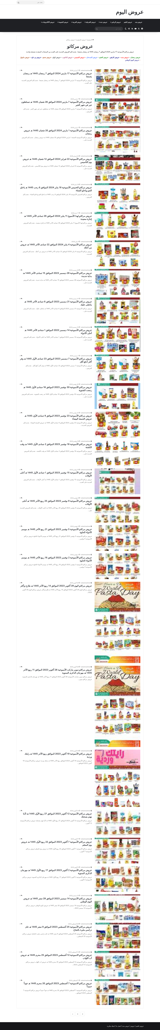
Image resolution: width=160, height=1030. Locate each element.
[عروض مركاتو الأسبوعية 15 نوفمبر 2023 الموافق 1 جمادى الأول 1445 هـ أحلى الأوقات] (117, 481)
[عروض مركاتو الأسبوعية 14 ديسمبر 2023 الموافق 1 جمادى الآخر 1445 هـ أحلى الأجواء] (117, 339)
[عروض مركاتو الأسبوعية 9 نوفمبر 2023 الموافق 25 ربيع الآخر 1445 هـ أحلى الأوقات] (117, 510)
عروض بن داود (36, 57)
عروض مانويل (24, 57)
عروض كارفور (114, 57)
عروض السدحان (91, 57)
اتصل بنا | (118, 1026)
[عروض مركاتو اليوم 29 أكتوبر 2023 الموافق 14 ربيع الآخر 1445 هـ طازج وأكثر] (117, 622)
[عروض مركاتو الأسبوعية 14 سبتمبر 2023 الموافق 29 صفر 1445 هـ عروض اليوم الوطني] (117, 907)
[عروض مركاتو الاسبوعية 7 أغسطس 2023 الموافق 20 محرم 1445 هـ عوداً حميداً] (117, 992)
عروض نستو (47, 57)
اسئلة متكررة (111, 1026)
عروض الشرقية (91, 22)
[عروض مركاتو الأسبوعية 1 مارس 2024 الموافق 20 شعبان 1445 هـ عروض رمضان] (117, 139)
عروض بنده (138, 22)
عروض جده (103, 22)
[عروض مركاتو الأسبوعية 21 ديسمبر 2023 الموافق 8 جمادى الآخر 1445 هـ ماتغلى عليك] (117, 310)
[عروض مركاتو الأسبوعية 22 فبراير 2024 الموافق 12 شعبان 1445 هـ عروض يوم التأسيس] (117, 168)
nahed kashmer (85, 70)
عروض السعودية (81, 40)
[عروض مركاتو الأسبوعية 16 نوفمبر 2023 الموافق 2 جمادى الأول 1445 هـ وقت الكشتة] (117, 453)
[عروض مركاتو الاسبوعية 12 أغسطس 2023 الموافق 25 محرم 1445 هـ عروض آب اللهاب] (117, 964)
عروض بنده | (125, 1026)
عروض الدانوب (67, 57)
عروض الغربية (77, 22)
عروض (132, 1026)
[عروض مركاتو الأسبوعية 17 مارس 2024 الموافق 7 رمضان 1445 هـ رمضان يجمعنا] (117, 82)
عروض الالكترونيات (48, 22)
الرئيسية (89, 40)
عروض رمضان (135, 57)
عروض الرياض (116, 22)
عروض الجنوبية (63, 22)
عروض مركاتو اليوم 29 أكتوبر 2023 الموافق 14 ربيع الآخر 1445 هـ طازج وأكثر (56, 585)
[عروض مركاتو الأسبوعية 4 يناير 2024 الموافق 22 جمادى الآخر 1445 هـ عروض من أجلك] (117, 253)
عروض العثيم (128, 22)
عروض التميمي (79, 57)
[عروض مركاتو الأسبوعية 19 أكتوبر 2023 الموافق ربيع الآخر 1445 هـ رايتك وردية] (117, 778)
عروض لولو (57, 57)
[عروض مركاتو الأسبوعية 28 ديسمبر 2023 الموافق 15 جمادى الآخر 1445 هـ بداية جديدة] (117, 282)
